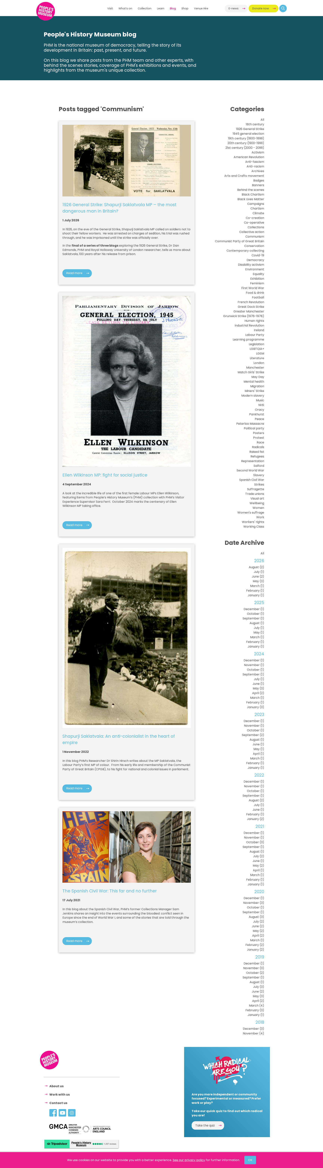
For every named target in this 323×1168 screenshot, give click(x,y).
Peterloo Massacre (250, 424)
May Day (257, 377)
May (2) (258, 865)
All (262, 119)
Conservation (254, 246)
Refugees (257, 456)
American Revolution (249, 157)
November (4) (253, 1033)
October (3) (255, 842)
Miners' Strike (254, 391)
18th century (255, 124)
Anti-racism (255, 166)
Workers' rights (253, 522)
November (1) (254, 665)
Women (258, 508)
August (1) (257, 623)
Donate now (260, 8)
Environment (254, 269)
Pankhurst (256, 414)
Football (258, 297)
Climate (258, 213)
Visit (110, 8)
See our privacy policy (189, 1160)
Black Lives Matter (250, 199)
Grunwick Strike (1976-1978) (243, 316)
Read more (74, 273)
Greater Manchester (248, 311)
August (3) (256, 917)
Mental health (254, 381)
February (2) (254, 945)
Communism (254, 236)
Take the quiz (205, 1125)
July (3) (258, 987)
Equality (258, 274)
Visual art (257, 498)
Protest (258, 438)
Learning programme (248, 339)
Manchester (255, 367)
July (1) (259, 572)
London (258, 363)
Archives (257, 171)
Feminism (257, 283)
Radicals (258, 447)
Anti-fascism (254, 162)
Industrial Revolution (249, 325)
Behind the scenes (250, 190)
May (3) (258, 581)
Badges (258, 180)
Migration (257, 386)
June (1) (258, 684)
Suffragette (255, 489)
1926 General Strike (250, 129)
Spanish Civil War (251, 480)
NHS (261, 405)
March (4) (256, 1005)
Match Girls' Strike (251, 372)
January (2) (255, 819)
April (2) (258, 693)
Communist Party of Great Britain (239, 241)
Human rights (254, 321)
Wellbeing (257, 503)
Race (260, 442)
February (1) (255, 590)
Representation (252, 461)
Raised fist (256, 452)
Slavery (258, 475)
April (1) (258, 754)
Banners (258, 185)
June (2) (258, 576)
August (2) (256, 567)
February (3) (254, 1010)
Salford (259, 466)
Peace (259, 419)
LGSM (260, 353)
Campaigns (255, 204)
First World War (252, 288)
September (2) (253, 735)
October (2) (255, 973)
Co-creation (255, 218)
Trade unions (254, 494)
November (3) (253, 903)
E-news (234, 8)
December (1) (254, 609)
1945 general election (248, 134)
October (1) (255, 614)
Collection (144, 8)
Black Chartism (253, 194)
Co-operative (254, 222)
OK (250, 1160)
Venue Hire (201, 8)
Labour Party (254, 335)
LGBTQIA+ (257, 349)
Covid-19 (258, 255)
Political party (254, 428)
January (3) (255, 707)
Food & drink (255, 293)
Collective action (251, 232)
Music (260, 400)
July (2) (258, 856)
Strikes (259, 484)
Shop (185, 8)
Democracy (255, 260)
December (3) (253, 1029)
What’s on (125, 8)
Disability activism (251, 264)
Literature (257, 358)
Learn (160, 8)
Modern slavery (252, 395)
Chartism (257, 208)
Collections (256, 227)
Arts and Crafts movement (244, 176)
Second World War (250, 470)
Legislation (256, 344)
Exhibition (257, 279)
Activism (258, 152)
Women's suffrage (250, 512)
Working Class (253, 526)
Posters (258, 433)
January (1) (256, 595)
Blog (173, 8)
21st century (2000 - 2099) (244, 148)
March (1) (257, 586)
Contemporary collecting (245, 250)
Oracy (259, 409)
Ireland (259, 330)
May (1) (258, 632)
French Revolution (251, 302)
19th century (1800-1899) (246, 138)
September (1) (253, 618)
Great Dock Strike (251, 307)
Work (260, 517)
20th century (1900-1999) (245, 143)
